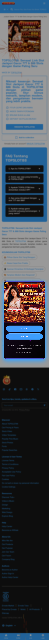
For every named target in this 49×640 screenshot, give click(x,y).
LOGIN (24, 329)
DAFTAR (24, 336)
